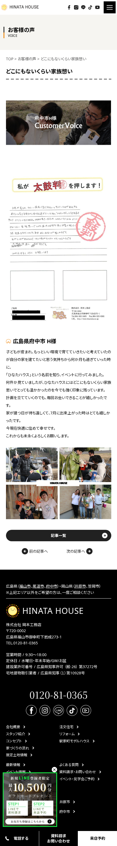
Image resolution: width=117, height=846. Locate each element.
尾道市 (38, 586)
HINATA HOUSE (53, 610)
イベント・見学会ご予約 (76, 778)
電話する (21, 838)
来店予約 (97, 838)
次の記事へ (76, 551)
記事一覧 (58, 535)
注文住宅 (66, 726)
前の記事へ (38, 551)
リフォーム (67, 733)
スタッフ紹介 (15, 733)
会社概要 (13, 726)
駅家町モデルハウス (74, 741)
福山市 (25, 586)
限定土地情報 (16, 754)
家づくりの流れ (17, 748)
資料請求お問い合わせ (58, 838)
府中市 (51, 586)
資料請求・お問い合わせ (77, 771)
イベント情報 (16, 771)
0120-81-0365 (25, 642)
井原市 (80, 586)
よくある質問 (69, 764)
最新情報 (13, 764)
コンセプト (14, 741)
